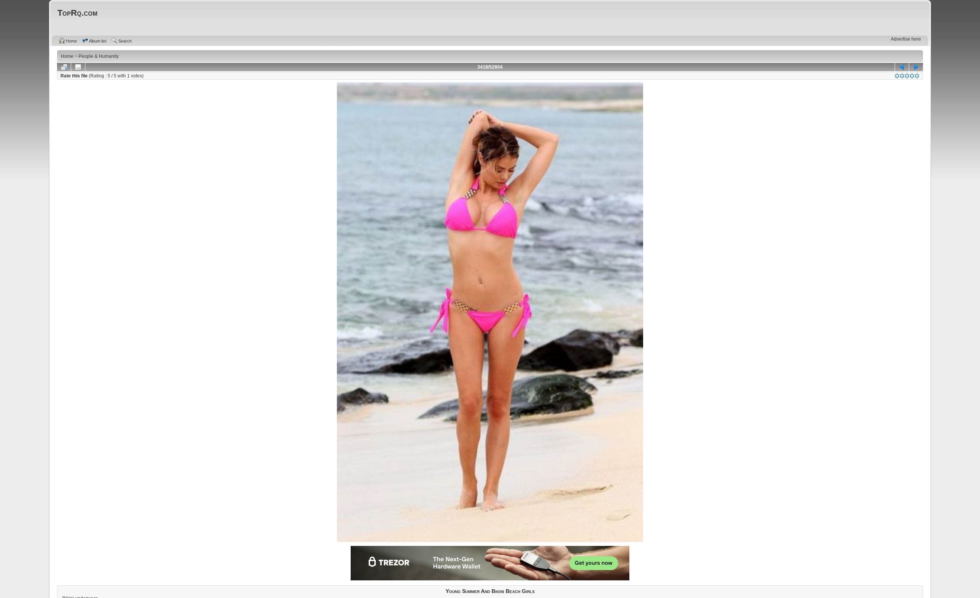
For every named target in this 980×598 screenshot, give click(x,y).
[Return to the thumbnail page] (64, 67)
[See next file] (916, 67)
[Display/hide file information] (78, 67)
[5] (917, 76)
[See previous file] (902, 67)
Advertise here (906, 39)
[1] (897, 76)
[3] (907, 76)
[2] (902, 76)
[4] (912, 76)
